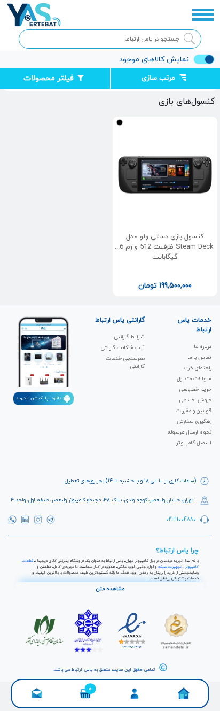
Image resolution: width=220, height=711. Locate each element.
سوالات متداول (194, 379)
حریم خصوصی (195, 389)
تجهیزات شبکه (170, 566)
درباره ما (202, 347)
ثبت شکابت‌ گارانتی (123, 348)
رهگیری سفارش (194, 422)
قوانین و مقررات (193, 411)
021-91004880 (181, 518)
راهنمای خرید (197, 368)
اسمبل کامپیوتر (193, 443)
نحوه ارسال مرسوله (189, 432)
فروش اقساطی (195, 400)
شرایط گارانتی (129, 337)
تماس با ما (199, 357)
